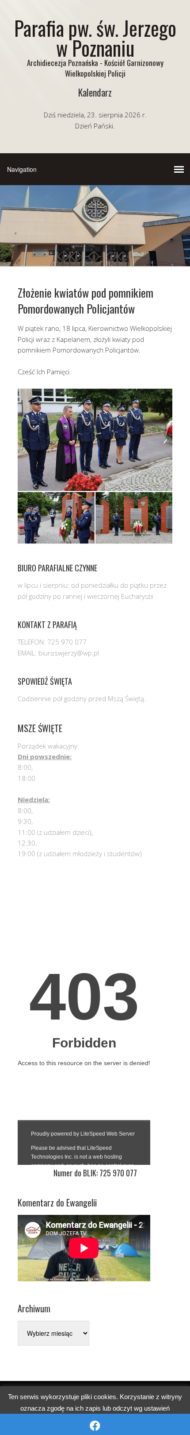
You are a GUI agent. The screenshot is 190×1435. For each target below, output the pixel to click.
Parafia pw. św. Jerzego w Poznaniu (95, 37)
